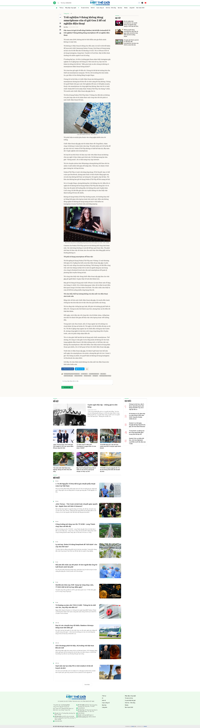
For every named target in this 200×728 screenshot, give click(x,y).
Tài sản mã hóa (85, 7)
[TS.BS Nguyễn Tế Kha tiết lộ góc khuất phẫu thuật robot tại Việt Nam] (110, 490)
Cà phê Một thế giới (130, 700)
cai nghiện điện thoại (94, 373)
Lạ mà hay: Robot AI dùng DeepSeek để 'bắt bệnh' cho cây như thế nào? (76, 546)
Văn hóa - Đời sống (111, 7)
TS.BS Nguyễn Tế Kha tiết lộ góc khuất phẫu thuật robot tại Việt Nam (75, 485)
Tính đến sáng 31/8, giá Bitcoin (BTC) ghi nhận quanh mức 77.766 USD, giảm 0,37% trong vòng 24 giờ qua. (75, 590)
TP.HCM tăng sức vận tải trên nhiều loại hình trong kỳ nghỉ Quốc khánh (110, 446)
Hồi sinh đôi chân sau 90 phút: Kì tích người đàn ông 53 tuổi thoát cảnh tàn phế (76, 566)
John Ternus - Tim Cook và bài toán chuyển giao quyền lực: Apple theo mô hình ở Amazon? (76, 505)
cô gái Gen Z (84, 373)
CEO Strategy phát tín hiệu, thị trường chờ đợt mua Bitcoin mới (74, 647)
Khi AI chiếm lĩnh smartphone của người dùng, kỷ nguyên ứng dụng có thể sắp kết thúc (131, 23)
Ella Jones (103, 373)
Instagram (95, 375)
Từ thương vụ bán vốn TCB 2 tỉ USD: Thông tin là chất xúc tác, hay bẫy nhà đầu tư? (75, 606)
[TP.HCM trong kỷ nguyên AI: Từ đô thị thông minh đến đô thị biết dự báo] (110, 459)
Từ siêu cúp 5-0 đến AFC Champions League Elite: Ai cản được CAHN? (86, 446)
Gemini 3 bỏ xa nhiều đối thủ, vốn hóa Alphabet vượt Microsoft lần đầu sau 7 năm (137, 441)
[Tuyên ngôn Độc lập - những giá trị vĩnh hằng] (69, 415)
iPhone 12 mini (87, 375)
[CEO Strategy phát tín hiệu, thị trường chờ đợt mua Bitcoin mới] (110, 652)
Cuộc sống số (100, 7)
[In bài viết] (60, 33)
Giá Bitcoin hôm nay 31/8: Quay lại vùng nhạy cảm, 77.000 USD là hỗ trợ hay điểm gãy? (74, 586)
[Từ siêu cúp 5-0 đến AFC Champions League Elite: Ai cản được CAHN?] (87, 436)
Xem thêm (87, 684)
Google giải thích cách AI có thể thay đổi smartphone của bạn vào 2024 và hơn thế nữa (131, 42)
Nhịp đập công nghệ (70, 7)
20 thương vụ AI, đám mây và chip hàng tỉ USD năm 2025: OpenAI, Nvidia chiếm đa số (137, 416)
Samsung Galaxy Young (105, 375)
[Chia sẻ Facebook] (60, 26)
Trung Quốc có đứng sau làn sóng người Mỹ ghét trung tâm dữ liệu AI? (136, 432)
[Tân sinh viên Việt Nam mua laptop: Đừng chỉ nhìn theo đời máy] (63, 459)
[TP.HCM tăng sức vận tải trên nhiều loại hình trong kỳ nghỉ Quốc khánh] (110, 436)
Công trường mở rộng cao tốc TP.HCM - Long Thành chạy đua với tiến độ (75, 525)
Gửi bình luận (67, 387)
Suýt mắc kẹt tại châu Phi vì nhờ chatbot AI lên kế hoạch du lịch (74, 667)
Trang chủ (66, 13)
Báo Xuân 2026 (140, 7)
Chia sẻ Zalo (80, 369)
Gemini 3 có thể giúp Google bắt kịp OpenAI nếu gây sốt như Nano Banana (137, 424)
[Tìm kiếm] (58, 2)
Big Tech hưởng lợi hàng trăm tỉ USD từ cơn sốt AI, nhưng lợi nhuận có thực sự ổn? (86, 469)
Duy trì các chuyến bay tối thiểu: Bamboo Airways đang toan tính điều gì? (74, 626)
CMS (133, 726)
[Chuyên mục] (54, 2)
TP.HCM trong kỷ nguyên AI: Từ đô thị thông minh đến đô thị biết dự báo (110, 469)
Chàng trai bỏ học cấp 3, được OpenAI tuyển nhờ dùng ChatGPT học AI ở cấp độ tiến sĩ (136, 406)
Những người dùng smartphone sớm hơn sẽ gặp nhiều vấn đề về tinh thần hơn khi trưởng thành (131, 33)
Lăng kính (131, 7)
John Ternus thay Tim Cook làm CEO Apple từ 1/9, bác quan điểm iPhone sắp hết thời (63, 446)
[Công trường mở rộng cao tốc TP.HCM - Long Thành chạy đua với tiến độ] (110, 530)
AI (78, 7)
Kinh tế (92, 7)
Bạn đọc (120, 7)
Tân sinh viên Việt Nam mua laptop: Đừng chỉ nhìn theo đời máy (62, 469)
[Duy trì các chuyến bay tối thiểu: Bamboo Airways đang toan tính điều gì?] (110, 631)
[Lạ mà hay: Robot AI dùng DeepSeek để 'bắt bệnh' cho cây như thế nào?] (110, 550)
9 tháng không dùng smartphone (71, 373)
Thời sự (61, 7)
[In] (87, 368)
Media (126, 7)
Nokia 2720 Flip (78, 375)
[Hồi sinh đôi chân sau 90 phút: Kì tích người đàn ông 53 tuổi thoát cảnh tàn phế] (110, 571)
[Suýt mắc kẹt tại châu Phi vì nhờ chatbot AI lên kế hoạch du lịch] (110, 672)
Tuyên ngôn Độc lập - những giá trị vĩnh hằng (102, 406)
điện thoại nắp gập (68, 375)
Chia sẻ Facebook (68, 369)
